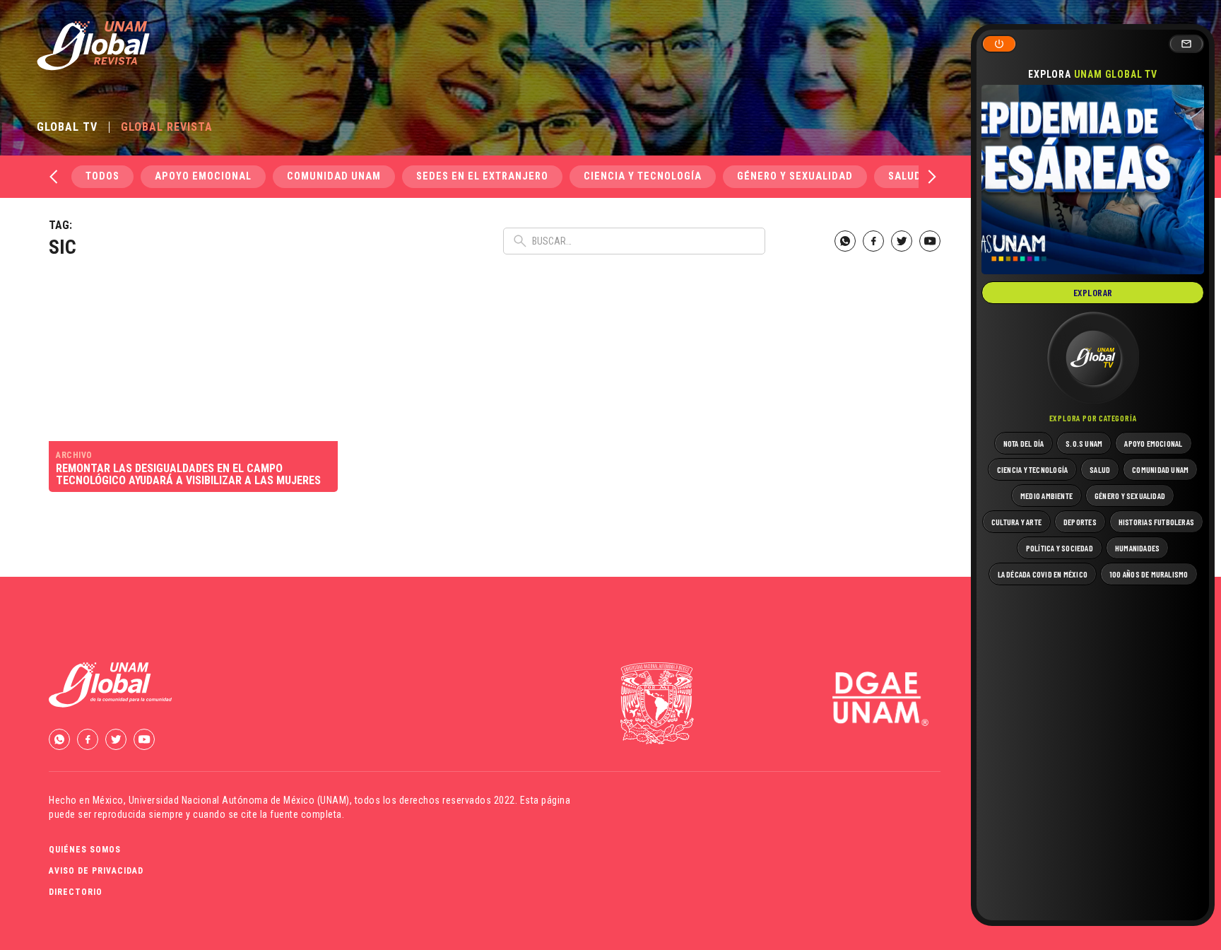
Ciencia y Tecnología (643, 176)
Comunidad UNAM (334, 176)
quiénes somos (85, 850)
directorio (75, 892)
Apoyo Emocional (203, 176)
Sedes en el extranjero (482, 176)
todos (102, 176)
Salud (904, 176)
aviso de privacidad (96, 871)
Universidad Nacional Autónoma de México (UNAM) (239, 800)
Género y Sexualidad (795, 176)
